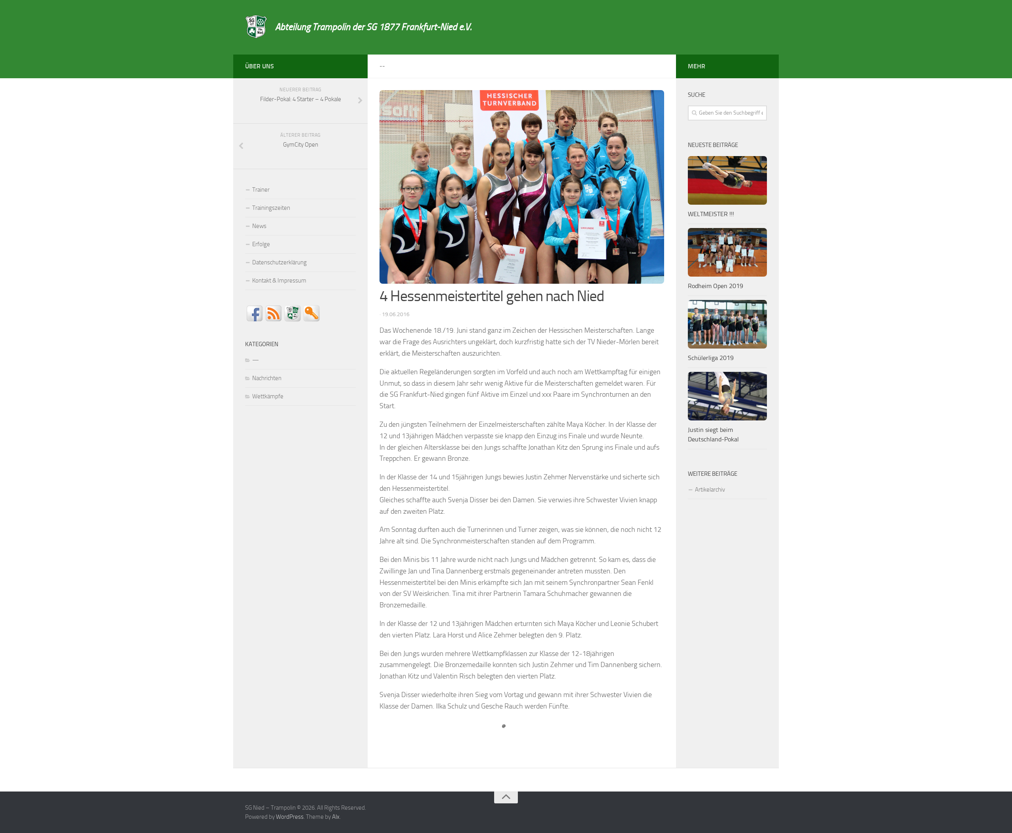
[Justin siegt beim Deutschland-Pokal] (727, 396)
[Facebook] (351, 65)
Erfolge (261, 244)
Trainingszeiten (271, 207)
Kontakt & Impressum (279, 280)
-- (382, 66)
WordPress (290, 816)
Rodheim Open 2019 (715, 286)
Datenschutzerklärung (279, 262)
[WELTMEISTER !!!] (727, 180)
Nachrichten (266, 378)
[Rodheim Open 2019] (727, 252)
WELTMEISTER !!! (711, 214)
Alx (336, 816)
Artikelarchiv (710, 489)
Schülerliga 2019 (711, 358)
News (259, 226)
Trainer (261, 189)
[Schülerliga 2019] (727, 324)
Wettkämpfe (267, 396)
